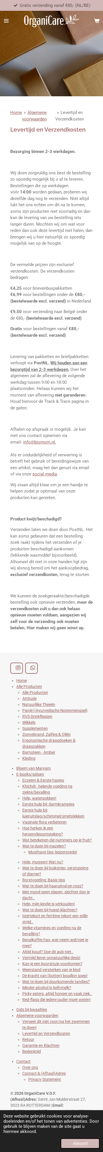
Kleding (28, 758)
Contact (23, 1061)
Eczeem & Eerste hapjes (43, 780)
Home (16, 112)
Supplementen (35, 728)
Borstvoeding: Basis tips (43, 880)
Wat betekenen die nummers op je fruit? (57, 840)
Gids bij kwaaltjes (31, 1009)
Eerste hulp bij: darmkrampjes (48, 804)
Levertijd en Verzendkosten (46, 1033)
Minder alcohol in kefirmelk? (46, 987)
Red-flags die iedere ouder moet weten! (56, 999)
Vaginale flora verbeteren (44, 822)
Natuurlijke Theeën (38, 704)
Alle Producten (29, 686)
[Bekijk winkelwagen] (96, 21)
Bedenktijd (31, 1051)
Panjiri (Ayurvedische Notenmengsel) (55, 710)
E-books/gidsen (30, 774)
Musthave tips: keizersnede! (52, 852)
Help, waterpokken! (39, 798)
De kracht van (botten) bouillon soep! (55, 975)
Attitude (29, 698)
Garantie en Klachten (41, 1045)
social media (44, 474)
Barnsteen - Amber (38, 752)
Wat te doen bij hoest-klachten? (50, 910)
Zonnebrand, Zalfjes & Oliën (46, 734)
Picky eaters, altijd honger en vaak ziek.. (57, 993)
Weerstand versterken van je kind (51, 969)
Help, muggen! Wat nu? (42, 862)
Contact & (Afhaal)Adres (44, 1073)
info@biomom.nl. (39, 442)
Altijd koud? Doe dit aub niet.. (48, 951)
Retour (28, 1039)
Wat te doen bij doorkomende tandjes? (56, 981)
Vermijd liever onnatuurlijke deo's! (51, 957)
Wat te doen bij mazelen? (44, 846)
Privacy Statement (44, 1079)
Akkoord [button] (80, 1143)
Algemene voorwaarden (37, 1015)
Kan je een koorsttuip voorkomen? (52, 963)
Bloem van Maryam (33, 768)
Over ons (30, 1067)
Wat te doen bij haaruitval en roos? (52, 886)
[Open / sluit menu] (6, 21)
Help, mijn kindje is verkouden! (48, 904)
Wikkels (28, 722)
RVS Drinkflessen (37, 716)
